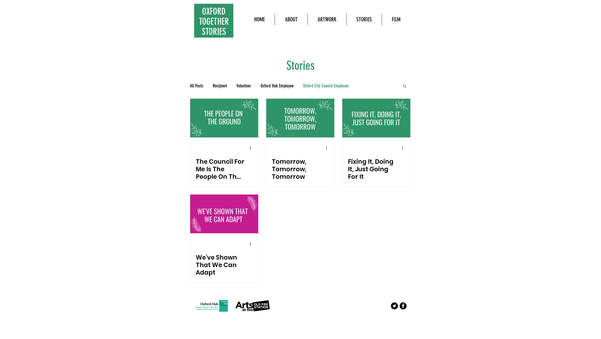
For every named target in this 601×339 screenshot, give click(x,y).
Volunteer (243, 86)
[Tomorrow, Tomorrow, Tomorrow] (300, 118)
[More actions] (252, 148)
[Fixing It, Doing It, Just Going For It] (376, 118)
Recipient (220, 86)
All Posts (196, 86)
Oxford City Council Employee (326, 86)
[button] (404, 86)
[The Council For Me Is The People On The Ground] (224, 118)
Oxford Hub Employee (277, 86)
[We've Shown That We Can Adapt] (224, 214)
